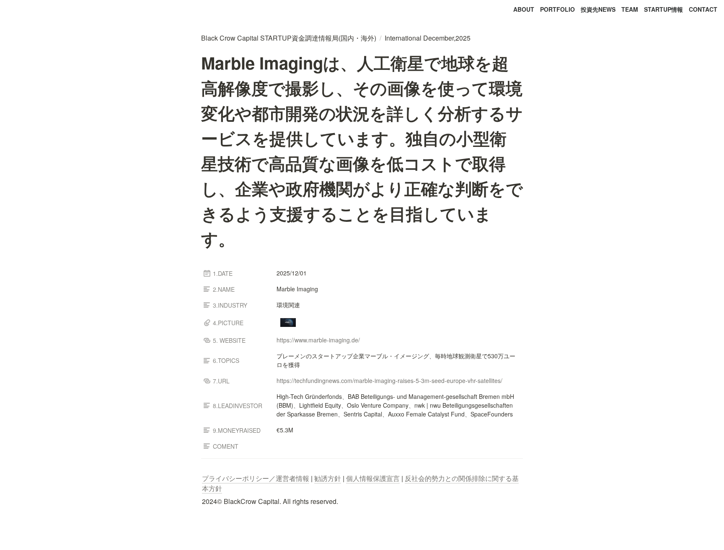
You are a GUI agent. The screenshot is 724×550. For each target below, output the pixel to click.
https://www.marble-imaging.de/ (318, 340)
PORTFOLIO (557, 9)
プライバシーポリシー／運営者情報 (255, 478)
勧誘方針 (327, 478)
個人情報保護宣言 (373, 478)
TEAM (629, 9)
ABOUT (523, 9)
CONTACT (703, 9)
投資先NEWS (598, 9)
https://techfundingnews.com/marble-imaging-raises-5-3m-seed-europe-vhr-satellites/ (389, 380)
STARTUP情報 (663, 9)
